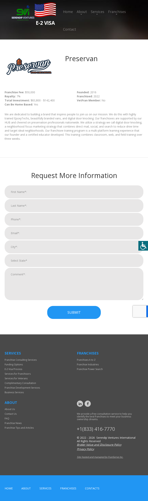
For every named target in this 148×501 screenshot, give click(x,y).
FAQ (7, 418)
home (9, 488)
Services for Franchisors (18, 373)
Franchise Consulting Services (21, 359)
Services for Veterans (16, 378)
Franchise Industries (88, 364)
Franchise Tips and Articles (19, 427)
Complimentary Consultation (20, 383)
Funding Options (14, 364)
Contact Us (11, 413)
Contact (69, 29)
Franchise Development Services (22, 387)
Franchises (117, 11)
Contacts (92, 488)
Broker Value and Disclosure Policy (99, 444)
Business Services (14, 392)
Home (68, 11)
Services (97, 11)
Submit (74, 312)
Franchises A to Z (86, 359)
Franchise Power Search (90, 369)
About (82, 11)
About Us (10, 409)
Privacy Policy (85, 449)
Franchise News (13, 423)
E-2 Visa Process (13, 369)
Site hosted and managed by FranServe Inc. (100, 457)
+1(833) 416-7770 (96, 428)
